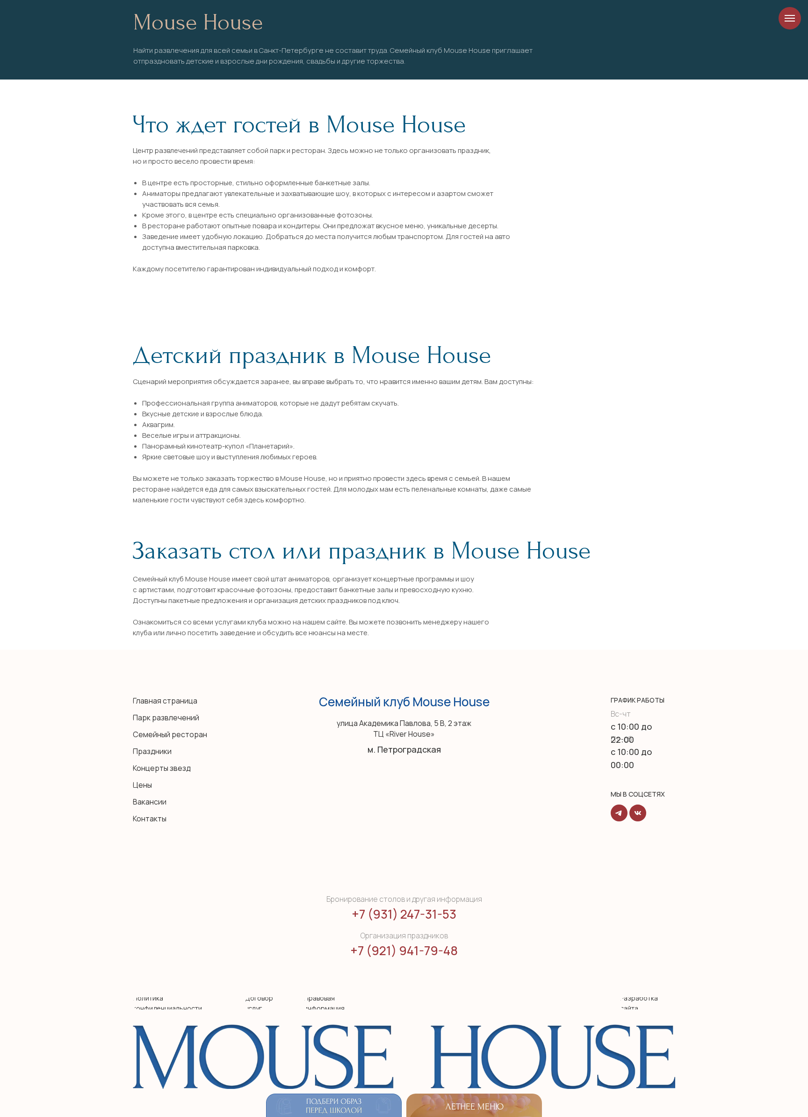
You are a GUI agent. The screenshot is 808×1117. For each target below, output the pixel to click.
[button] (339, 1003)
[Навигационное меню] (790, 18)
